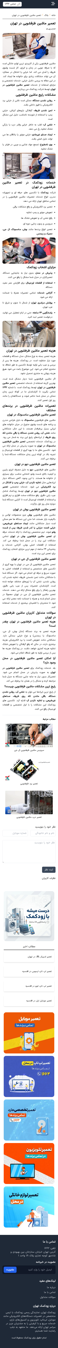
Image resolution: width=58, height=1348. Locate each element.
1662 (46, 1248)
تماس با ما (50, 1292)
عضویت (10, 1270)
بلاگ (46, 15)
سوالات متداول (48, 1297)
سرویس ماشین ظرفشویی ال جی (29, 750)
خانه (54, 15)
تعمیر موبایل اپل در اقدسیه (39, 1000)
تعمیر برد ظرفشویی (29, 783)
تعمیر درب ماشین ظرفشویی (29, 817)
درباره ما (51, 1287)
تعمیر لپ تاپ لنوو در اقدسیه (39, 986)
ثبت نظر (49, 870)
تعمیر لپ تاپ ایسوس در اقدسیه (37, 971)
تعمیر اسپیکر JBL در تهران (40, 956)
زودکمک (27, 1337)
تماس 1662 (10, 4)
